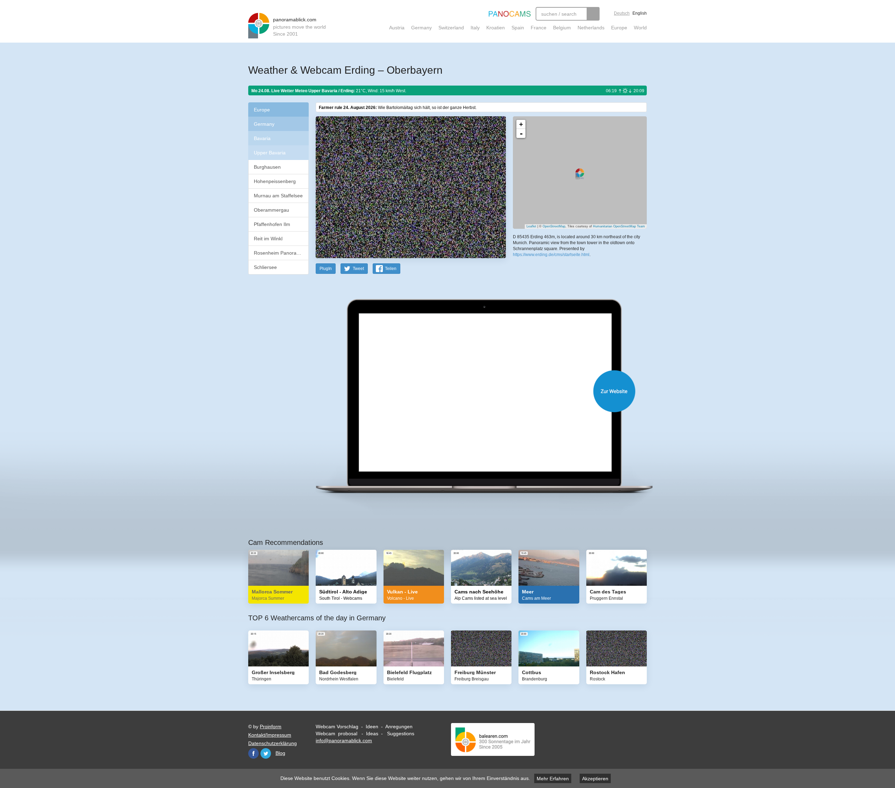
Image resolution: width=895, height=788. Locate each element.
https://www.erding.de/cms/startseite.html (551, 254)
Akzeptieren (595, 778)
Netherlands (591, 27)
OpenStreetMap (554, 226)
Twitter (265, 753)
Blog (280, 753)
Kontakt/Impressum (269, 735)
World (640, 27)
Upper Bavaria (270, 152)
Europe (619, 27)
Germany (421, 27)
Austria (396, 27)
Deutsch (622, 13)
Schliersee (265, 267)
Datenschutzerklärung (272, 743)
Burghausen (267, 167)
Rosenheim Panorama (278, 253)
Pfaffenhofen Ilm (272, 224)
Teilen (390, 268)
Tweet (358, 268)
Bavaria (262, 138)
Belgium (562, 27)
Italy (475, 27)
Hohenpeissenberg (275, 181)
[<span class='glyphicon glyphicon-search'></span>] (593, 14)
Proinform (270, 726)
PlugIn (326, 268)
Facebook (253, 753)
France (538, 27)
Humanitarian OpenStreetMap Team (619, 226)
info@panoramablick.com (344, 740)
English (639, 13)
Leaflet (531, 226)
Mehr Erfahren (553, 778)
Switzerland (451, 27)
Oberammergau (271, 210)
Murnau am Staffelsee (278, 195)
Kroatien (495, 27)
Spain (517, 27)
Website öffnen (473, 391)
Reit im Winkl (268, 238)
